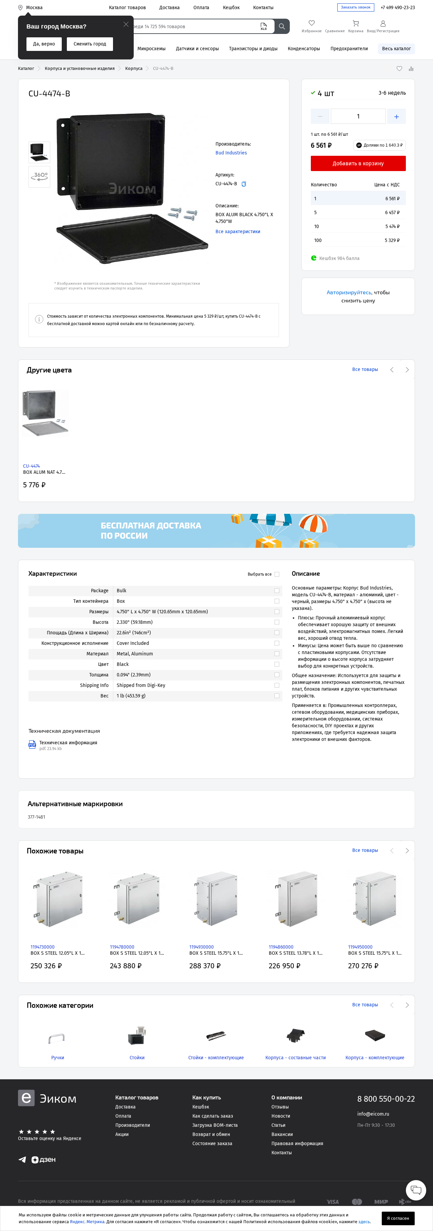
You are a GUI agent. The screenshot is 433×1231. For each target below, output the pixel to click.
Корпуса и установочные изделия (80, 68)
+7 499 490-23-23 (398, 8)
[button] (132, 188)
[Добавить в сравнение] (411, 68)
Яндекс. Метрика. (88, 1221)
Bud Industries (231, 153)
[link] (195, 590)
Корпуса (134, 68)
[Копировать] (243, 184)
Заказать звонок (356, 7)
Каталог (26, 68)
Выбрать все (260, 574)
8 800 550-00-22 (386, 1099)
